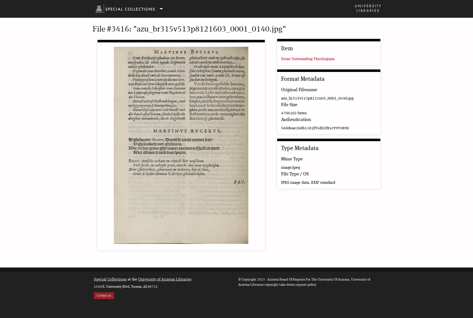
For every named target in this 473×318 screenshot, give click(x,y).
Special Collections (110, 280)
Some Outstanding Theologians (308, 59)
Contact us (104, 295)
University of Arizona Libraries (164, 280)
